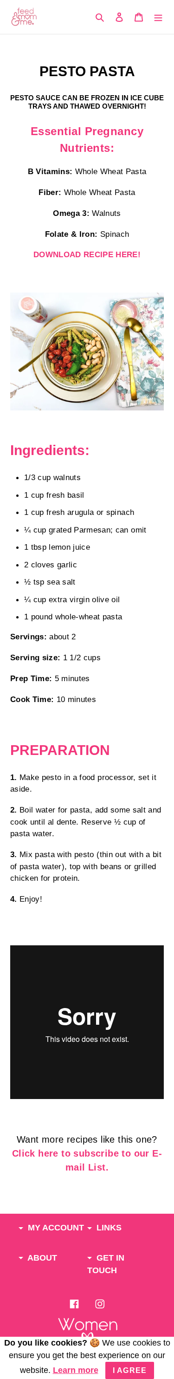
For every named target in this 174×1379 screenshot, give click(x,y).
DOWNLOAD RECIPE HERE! (87, 254)
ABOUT (41, 1257)
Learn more (75, 1370)
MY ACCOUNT (55, 1227)
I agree (130, 1370)
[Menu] (158, 17)
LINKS (108, 1227)
